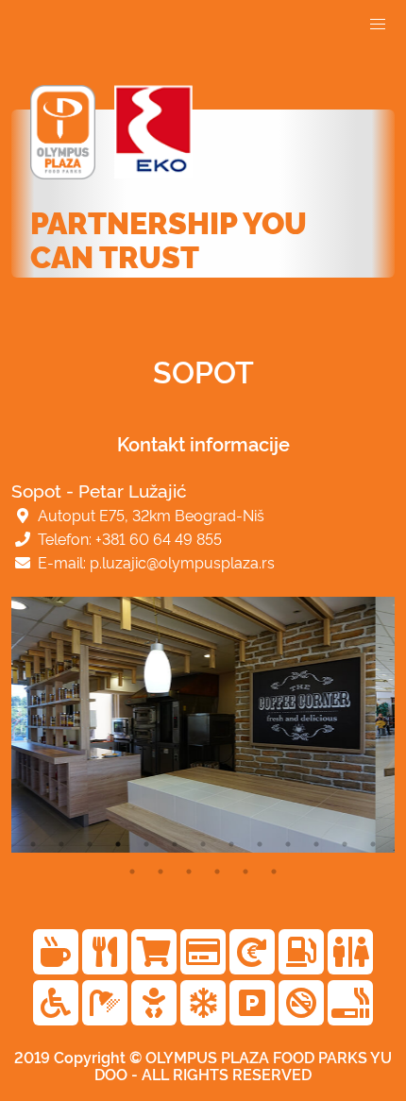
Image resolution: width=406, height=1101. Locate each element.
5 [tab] (146, 844)
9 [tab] (259, 844)
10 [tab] (288, 844)
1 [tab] (33, 844)
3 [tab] (89, 844)
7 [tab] (203, 844)
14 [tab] (132, 871)
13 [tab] (373, 844)
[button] (377, 24)
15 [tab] (160, 871)
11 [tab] (316, 844)
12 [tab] (344, 844)
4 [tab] (118, 844)
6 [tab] (174, 844)
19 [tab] (273, 871)
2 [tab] (61, 844)
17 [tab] (217, 871)
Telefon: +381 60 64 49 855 (130, 538)
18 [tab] (245, 871)
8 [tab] (231, 844)
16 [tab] (188, 871)
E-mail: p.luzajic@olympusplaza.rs (156, 561)
